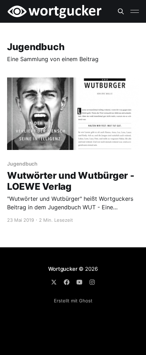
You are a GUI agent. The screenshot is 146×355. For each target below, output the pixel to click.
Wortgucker (63, 268)
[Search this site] (121, 11)
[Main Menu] (134, 11)
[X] (54, 282)
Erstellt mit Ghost (73, 300)
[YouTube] (79, 282)
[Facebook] (66, 282)
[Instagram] (92, 282)
